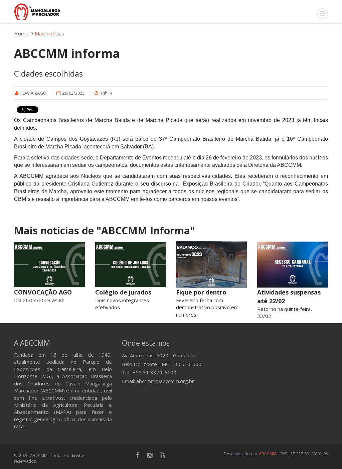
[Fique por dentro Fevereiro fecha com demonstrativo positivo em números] (211, 264)
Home (21, 33)
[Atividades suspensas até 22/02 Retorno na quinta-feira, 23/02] (292, 264)
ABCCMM (267, 454)
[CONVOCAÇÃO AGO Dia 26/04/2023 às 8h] (49, 264)
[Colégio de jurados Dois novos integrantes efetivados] (130, 264)
